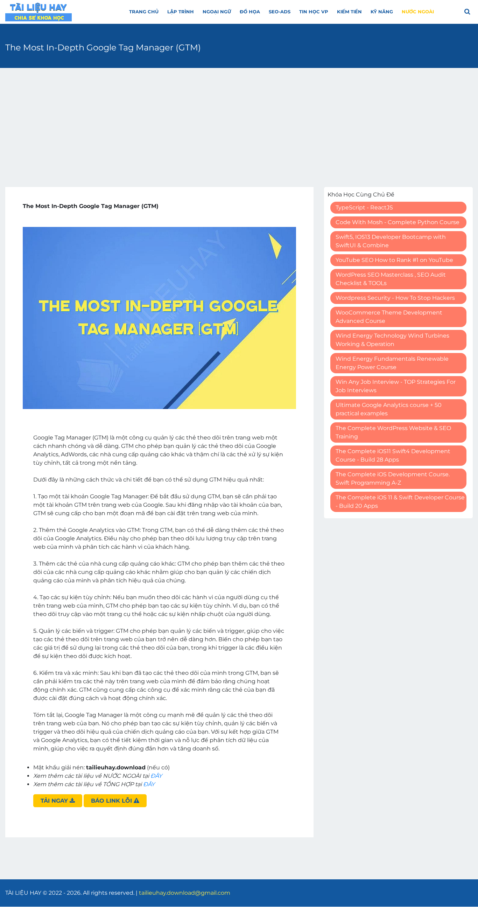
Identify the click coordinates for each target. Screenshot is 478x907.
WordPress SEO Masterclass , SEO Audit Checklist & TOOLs (391, 278)
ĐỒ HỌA (250, 11)
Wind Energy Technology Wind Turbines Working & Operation (392, 339)
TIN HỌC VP (313, 11)
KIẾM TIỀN (349, 11)
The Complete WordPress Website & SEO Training (393, 432)
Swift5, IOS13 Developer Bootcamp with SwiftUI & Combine (391, 241)
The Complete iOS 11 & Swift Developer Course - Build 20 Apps (400, 501)
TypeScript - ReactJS (364, 207)
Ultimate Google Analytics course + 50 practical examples (389, 409)
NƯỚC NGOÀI (418, 11)
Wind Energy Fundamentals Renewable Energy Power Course (392, 363)
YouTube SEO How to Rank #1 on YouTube (394, 260)
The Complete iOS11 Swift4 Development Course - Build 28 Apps (393, 455)
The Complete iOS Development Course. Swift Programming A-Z (393, 478)
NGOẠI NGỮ (217, 11)
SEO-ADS (279, 11)
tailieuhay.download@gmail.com (184, 892)
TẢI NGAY (55, 800)
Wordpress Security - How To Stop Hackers (395, 298)
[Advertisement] (239, 124)
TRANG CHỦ (144, 11)
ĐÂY (156, 776)
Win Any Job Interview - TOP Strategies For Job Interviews (396, 386)
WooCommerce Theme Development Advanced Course (389, 316)
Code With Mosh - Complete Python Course (397, 222)
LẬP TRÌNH (180, 11)
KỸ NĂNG (382, 11)
